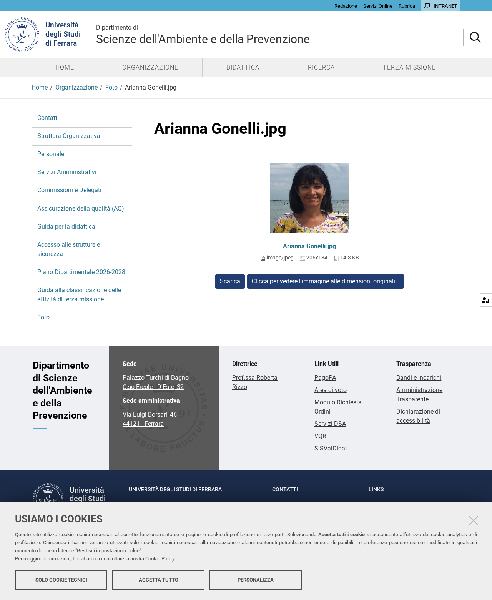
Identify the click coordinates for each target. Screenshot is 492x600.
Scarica (230, 281)
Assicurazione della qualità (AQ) (80, 208)
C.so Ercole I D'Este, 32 (153, 387)
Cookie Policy (159, 559)
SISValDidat (330, 448)
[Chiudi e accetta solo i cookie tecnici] (473, 520)
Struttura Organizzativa (68, 136)
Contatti (48, 117)
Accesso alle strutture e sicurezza (68, 249)
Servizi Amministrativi (66, 172)
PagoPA (325, 377)
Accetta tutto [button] (158, 580)
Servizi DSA (330, 423)
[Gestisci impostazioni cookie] (485, 300)
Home (40, 87)
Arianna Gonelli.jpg (309, 246)
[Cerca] (475, 38)
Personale (50, 154)
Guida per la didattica (66, 226)
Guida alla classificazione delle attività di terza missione (79, 294)
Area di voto (330, 390)
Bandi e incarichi (418, 377)
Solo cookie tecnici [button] (61, 580)
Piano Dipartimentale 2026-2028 (81, 272)
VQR (320, 436)
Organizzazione (76, 87)
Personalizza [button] (256, 580)
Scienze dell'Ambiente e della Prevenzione (203, 35)
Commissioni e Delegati (69, 190)
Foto (111, 87)
